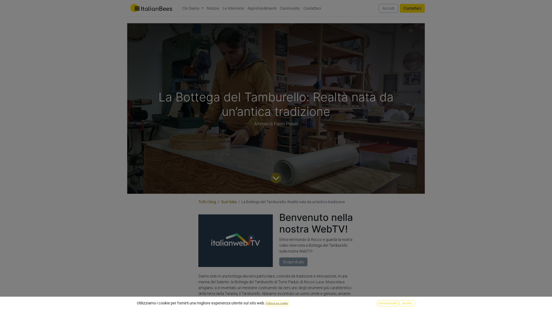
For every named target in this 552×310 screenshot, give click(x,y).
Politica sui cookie (277, 303)
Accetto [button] (407, 303)
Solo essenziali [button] (388, 303)
